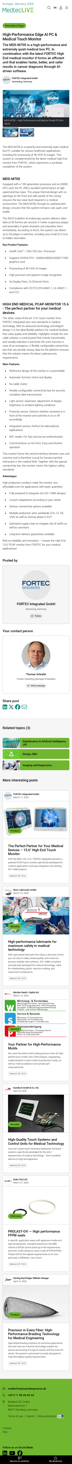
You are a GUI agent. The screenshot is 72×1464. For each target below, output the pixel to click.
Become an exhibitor (19, 1461)
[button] (10, 132)
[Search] (49, 7)
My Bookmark (55, 1461)
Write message (38, 685)
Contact (7, 1428)
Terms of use (15, 1416)
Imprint (30, 1416)
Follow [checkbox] (38, 616)
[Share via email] (24, 707)
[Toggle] (66, 7)
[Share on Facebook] (17, 707)
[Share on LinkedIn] (5, 707)
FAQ (5, 1432)
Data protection (46, 1416)
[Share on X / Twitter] (11, 707)
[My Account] (61, 7)
